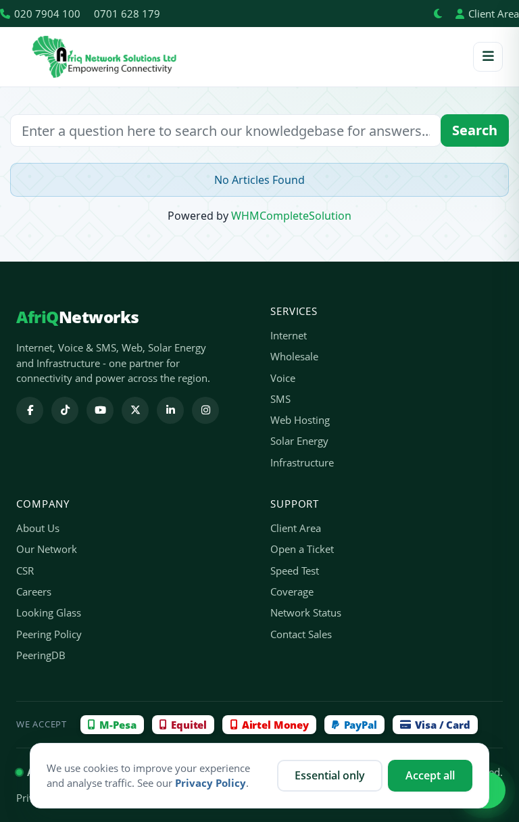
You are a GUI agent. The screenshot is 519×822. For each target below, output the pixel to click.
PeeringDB (41, 655)
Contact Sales (301, 634)
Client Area (493, 13)
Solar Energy (299, 441)
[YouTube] (100, 410)
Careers (33, 591)
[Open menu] (488, 57)
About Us (37, 528)
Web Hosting (300, 420)
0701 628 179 (127, 13)
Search (474, 130)
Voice (282, 378)
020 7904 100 (47, 13)
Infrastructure (302, 462)
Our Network (46, 549)
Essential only (330, 775)
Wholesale (294, 356)
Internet (288, 335)
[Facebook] (29, 410)
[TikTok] (64, 410)
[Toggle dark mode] (438, 13)
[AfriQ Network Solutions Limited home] (104, 57)
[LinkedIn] (170, 410)
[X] (135, 410)
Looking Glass (48, 612)
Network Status (305, 612)
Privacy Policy (210, 783)
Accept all (430, 775)
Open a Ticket (302, 549)
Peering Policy (49, 634)
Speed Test (294, 570)
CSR (25, 570)
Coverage (292, 591)
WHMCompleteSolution (291, 215)
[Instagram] (205, 410)
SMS (280, 399)
